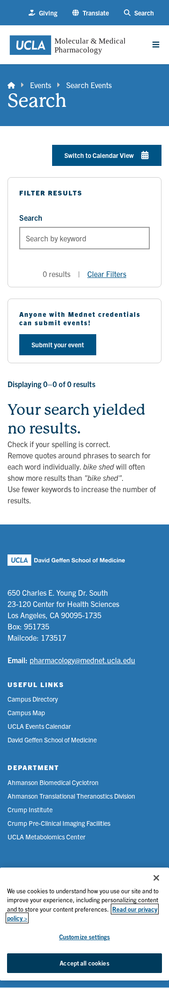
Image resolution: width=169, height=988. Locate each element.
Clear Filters (106, 273)
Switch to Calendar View (99, 155)
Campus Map (26, 712)
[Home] (11, 84)
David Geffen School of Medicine (52, 739)
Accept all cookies (84, 963)
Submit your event (57, 344)
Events (40, 85)
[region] (84, 924)
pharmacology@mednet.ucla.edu (82, 660)
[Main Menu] (155, 44)
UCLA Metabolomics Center (46, 836)
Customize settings (84, 937)
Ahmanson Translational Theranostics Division (71, 796)
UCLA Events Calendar (39, 726)
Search (30, 217)
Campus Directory (33, 699)
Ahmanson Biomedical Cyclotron (53, 782)
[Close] (156, 878)
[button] (90, 12)
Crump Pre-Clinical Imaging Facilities (59, 823)
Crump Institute (30, 809)
